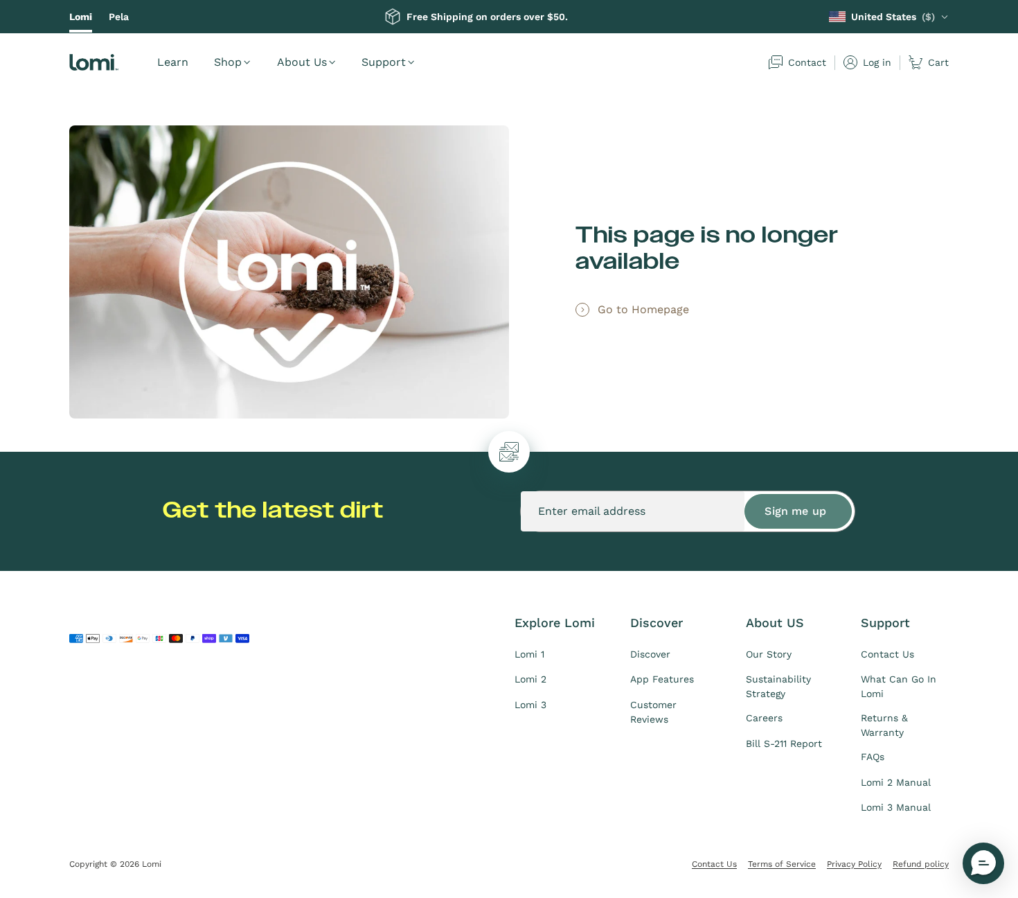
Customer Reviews (653, 712)
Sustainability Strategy (778, 686)
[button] (983, 863)
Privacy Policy (854, 864)
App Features (662, 679)
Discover (650, 654)
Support (383, 62)
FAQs (872, 756)
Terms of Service (782, 864)
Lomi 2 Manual (896, 782)
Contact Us (887, 654)
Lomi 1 (529, 654)
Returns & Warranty (884, 725)
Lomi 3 (530, 704)
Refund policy (921, 864)
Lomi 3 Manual (896, 807)
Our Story (769, 654)
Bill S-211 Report (784, 743)
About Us (302, 62)
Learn (172, 62)
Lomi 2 (530, 679)
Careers (764, 717)
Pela (119, 16)
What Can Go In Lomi (898, 686)
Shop (228, 62)
